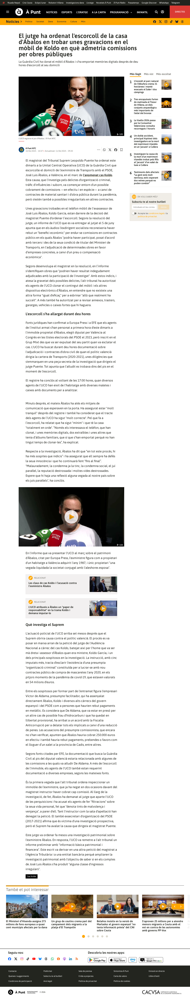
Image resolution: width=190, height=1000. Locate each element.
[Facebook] (154, 21)
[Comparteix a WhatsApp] (104, 150)
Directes (180, 12)
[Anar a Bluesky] (41, 959)
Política (28, 21)
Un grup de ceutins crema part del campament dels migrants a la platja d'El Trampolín (71, 924)
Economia (61, 21)
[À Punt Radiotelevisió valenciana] (23, 992)
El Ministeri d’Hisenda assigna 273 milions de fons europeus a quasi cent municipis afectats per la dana (26, 924)
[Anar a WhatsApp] (53, 959)
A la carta (99, 12)
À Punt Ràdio (119, 3)
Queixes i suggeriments (18, 976)
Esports (66, 12)
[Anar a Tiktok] (28, 959)
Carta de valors (120, 976)
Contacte (12, 971)
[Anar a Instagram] (22, 959)
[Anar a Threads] (47, 959)
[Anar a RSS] (77, 959)
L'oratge (90, 3)
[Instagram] (166, 21)
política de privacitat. (147, 216)
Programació (119, 12)
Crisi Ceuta (27, 3)
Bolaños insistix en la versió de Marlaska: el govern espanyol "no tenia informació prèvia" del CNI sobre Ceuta (116, 926)
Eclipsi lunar (40, 3)
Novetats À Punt (103, 3)
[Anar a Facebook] (10, 959)
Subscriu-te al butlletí (53, 976)
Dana (50, 21)
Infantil (142, 12)
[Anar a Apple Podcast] (65, 959)
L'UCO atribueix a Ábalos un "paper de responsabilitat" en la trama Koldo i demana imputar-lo (51, 610)
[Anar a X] (16, 959)
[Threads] (182, 21)
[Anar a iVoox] (59, 959)
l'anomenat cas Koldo (97, 175)
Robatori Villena (56, 3)
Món (83, 21)
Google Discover (149, 3)
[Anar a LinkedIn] (71, 959)
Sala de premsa (85, 971)
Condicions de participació (20, 981)
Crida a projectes (86, 976)
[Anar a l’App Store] (117, 960)
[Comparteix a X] (110, 150)
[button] (83, 936)
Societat (40, 21)
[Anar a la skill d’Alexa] (133, 960)
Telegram (175, 3)
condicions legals (156, 213)
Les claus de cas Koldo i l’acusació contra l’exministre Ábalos (53, 584)
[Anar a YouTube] (34, 959)
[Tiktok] (171, 21)
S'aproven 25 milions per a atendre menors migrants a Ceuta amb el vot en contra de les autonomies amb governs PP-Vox (162, 926)
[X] (160, 21)
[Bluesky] (176, 21)
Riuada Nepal (14, 3)
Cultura (73, 21)
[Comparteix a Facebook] (116, 150)
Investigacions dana (75, 3)
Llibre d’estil (154, 976)
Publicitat (48, 971)
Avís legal (48, 981)
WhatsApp (164, 3)
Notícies (51, 12)
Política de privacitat (88, 981)
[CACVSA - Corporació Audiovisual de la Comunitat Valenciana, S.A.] (162, 992)
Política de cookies (122, 981)
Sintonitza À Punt (121, 971)
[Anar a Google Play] (97, 960)
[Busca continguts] (156, 12)
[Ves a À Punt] (28, 12)
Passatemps (133, 3)
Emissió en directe (157, 971)
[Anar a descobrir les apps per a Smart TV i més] (151, 960)
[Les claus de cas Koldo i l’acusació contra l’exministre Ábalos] (103, 584)
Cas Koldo (31, 876)
